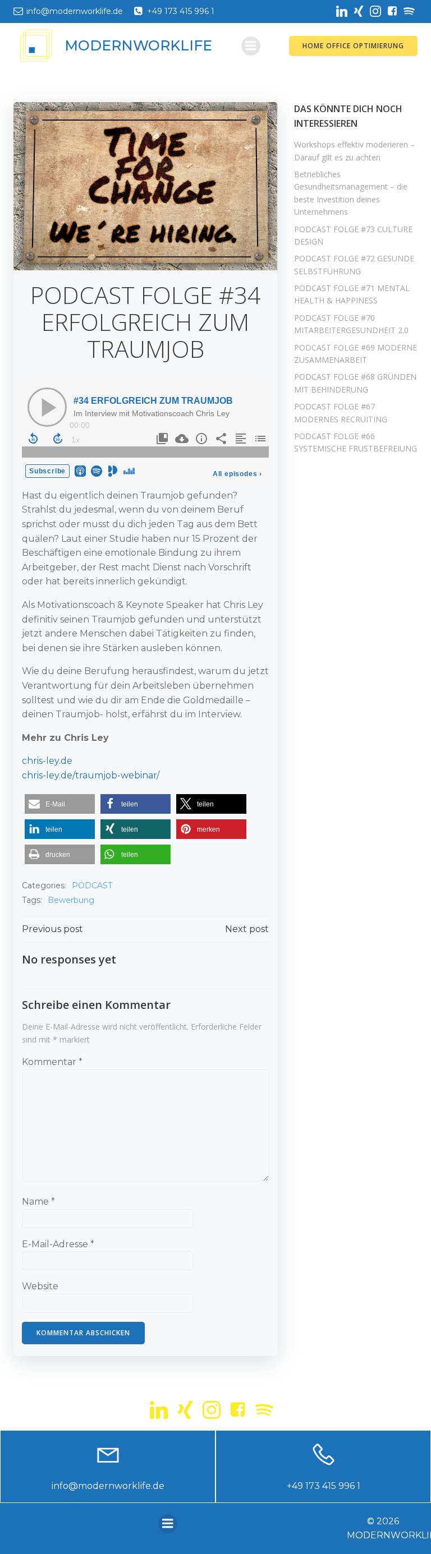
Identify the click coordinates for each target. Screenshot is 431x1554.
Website (40, 1286)
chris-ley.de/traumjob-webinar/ (90, 775)
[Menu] (250, 46)
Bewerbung (71, 900)
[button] (60, 804)
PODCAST (92, 885)
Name (38, 1201)
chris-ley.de (47, 760)
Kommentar (52, 1062)
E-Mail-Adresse (58, 1244)
